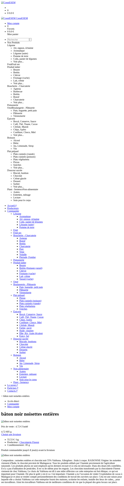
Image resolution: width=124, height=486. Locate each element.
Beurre (16, 69)
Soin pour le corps (22, 200)
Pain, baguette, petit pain (25, 110)
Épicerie (11, 118)
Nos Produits (13, 42)
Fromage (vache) (21, 78)
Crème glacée (19, 178)
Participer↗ (12, 388)
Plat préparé (13, 151)
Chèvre (16, 75)
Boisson (11, 137)
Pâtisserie (17, 113)
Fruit (9, 64)
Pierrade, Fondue (27, 257)
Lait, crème (18, 80)
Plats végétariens (21, 159)
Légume (11, 45)
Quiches (17, 165)
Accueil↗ (12, 205)
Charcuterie (18, 99)
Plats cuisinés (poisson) (24, 156)
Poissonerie (12, 105)
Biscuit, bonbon (20, 173)
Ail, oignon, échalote (23, 48)
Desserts (23, 349)
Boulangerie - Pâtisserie (23, 108)
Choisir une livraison (11, 434)
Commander (13, 211)
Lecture (17, 197)
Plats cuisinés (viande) (23, 154)
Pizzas (16, 162)
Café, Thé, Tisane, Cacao (25, 124)
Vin (15, 148)
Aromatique (19, 50)
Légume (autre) (20, 53)
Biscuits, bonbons (27, 341)
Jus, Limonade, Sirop (23, 146)
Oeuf (9, 108)
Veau (21, 251)
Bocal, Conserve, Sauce (24, 121)
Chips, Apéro (19, 129)
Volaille (23, 254)
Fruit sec (16, 64)
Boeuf (16, 97)
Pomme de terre (20, 56)
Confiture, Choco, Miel (24, 132)
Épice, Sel (24, 336)
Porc (21, 249)
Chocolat (17, 175)
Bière (15, 143)
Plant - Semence (15, 189)
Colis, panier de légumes (25, 59)
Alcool (16, 140)
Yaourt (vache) (26, 279)
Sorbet (16, 184)
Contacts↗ (12, 391)
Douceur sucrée (14, 170)
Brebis (16, 72)
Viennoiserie (19, 116)
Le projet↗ (12, 385)
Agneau (17, 88)
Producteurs (13, 208)
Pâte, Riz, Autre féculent (31, 333)
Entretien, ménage (22, 195)
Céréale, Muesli (20, 127)
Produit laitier (13, 67)
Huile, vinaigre (26, 330)
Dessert (16, 181)
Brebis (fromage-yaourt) (30, 268)
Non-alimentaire (30, 189)
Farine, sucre (25, 328)
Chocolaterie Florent (29, 442)
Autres (16, 192)
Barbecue (17, 91)
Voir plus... (18, 61)
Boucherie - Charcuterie (18, 86)
